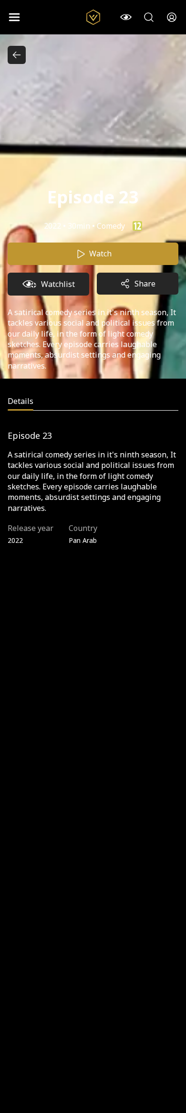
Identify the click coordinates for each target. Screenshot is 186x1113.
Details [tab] (20, 401)
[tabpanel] (93, 492)
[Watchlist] (125, 17)
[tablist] (93, 403)
